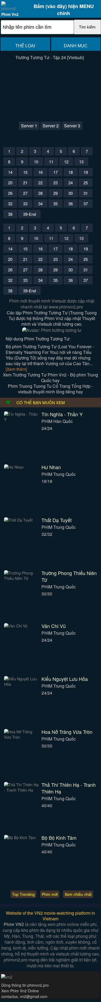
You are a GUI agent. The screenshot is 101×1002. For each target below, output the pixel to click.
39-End (29, 214)
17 (55, 172)
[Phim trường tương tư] (51, 330)
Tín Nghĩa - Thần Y (62, 414)
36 (70, 203)
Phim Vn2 (10, 14)
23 (55, 182)
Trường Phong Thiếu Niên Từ (69, 576)
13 (81, 161)
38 (10, 214)
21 (25, 182)
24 (70, 182)
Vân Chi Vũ (53, 625)
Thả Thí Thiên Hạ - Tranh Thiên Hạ (68, 788)
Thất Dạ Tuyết (56, 519)
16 (40, 172)
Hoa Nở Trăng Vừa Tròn (66, 731)
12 (66, 161)
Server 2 (51, 126)
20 (10, 182)
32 (10, 203)
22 (40, 182)
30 (70, 193)
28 (40, 193)
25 (85, 182)
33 (25, 203)
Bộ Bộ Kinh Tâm (58, 837)
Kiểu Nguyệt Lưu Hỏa (64, 678)
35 (55, 203)
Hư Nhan (51, 467)
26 (10, 193)
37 (85, 203)
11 (51, 161)
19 (85, 172)
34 (40, 203)
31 (85, 193)
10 (36, 161)
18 (70, 172)
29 (55, 193)
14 (10, 172)
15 (25, 172)
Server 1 (29, 126)
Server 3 (72, 126)
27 (25, 193)
